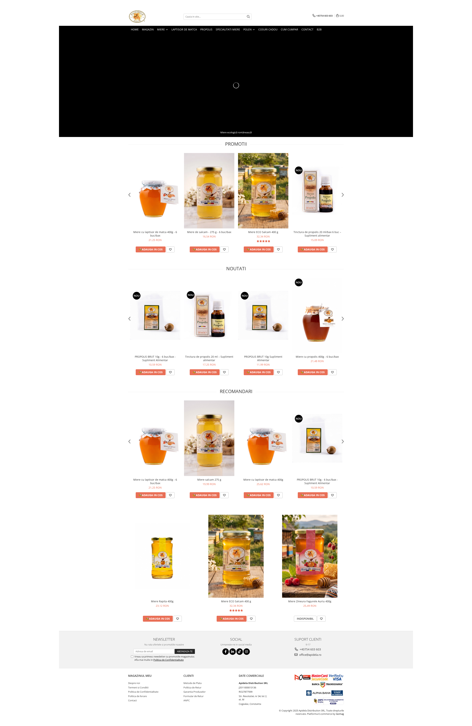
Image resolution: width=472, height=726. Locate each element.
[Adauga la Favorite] (170, 249)
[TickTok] (239, 651)
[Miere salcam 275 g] (209, 438)
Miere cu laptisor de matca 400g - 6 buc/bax (155, 233)
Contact (132, 700)
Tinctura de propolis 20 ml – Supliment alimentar (209, 358)
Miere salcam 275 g (209, 479)
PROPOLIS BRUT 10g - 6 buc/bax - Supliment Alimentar (155, 358)
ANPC (186, 700)
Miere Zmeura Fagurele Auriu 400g (309, 601)
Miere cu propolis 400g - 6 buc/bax (317, 356)
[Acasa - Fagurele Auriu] (146, 16)
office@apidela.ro (310, 654)
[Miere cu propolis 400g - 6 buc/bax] (317, 315)
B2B (319, 29)
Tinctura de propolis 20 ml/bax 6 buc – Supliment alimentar (317, 233)
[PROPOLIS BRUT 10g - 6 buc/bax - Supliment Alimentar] (155, 315)
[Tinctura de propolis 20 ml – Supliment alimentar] (209, 315)
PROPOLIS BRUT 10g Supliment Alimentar (263, 358)
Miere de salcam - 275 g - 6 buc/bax (209, 232)
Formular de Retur (193, 696)
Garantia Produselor (194, 691)
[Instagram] (246, 651)
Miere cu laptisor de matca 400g (263, 479)
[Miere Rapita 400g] (162, 556)
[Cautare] (248, 17)
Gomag (339, 713)
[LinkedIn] (232, 651)
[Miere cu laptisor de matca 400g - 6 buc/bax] (155, 191)
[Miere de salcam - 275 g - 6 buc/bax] (209, 191)
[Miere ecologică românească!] (236, 85)
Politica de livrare (137, 696)
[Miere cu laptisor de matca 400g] (263, 438)
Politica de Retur (192, 687)
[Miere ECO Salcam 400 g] (263, 191)
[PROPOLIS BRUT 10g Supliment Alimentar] (263, 315)
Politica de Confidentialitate (168, 659)
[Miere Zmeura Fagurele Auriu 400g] (309, 556)
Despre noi (134, 683)
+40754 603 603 (310, 649)
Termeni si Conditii (138, 687)
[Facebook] (225, 651)
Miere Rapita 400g (162, 601)
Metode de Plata (192, 683)
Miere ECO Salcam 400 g (263, 232)
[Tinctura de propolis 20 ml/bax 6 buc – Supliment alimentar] (317, 191)
